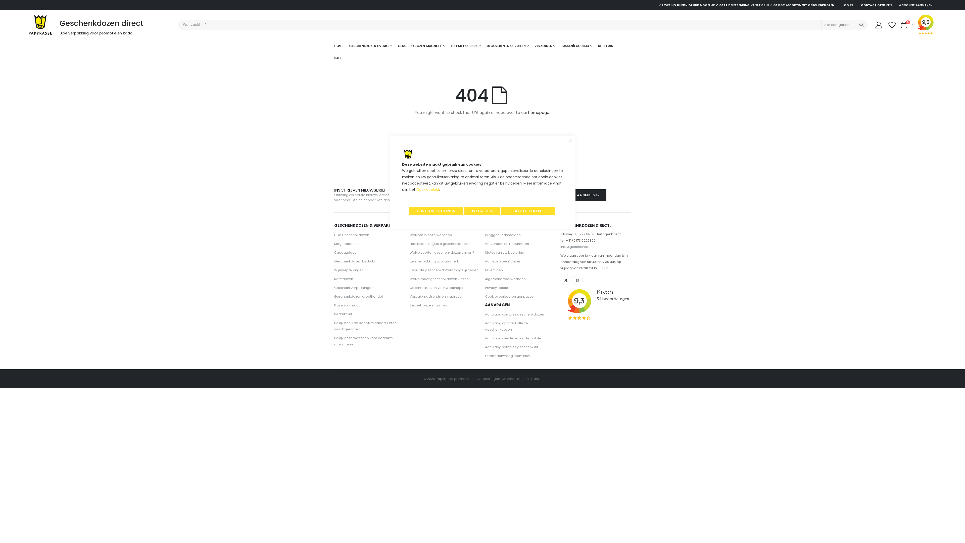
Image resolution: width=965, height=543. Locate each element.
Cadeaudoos (345, 252)
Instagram (578, 280)
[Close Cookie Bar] (570, 141)
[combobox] (523, 25)
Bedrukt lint (343, 314)
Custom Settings (436, 210)
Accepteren (528, 210)
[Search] (861, 25)
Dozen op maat (347, 305)
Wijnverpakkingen (349, 270)
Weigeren (482, 210)
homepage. (539, 112)
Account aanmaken (915, 5)
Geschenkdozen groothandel (358, 296)
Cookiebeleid (427, 189)
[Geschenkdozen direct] (40, 25)
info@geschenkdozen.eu (581, 246)
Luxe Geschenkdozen (351, 235)
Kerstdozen (343, 279)
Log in (848, 5)
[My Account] (878, 25)
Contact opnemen (876, 5)
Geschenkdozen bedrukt (354, 261)
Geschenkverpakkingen (353, 287)
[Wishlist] (892, 25)
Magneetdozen (347, 243)
